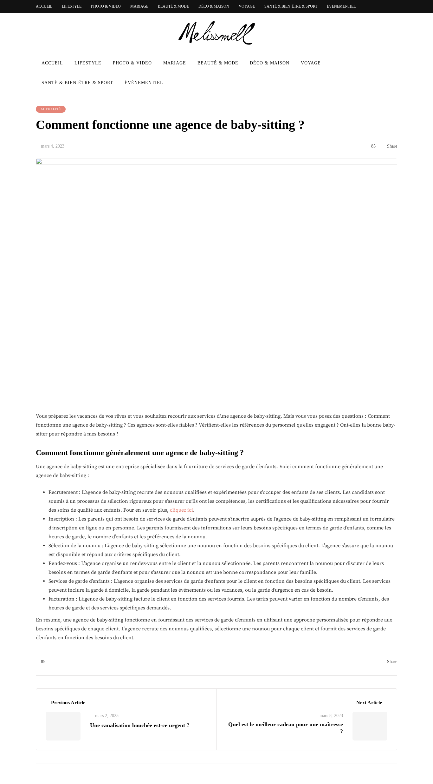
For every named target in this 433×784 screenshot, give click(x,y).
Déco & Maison (213, 6)
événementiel (341, 6)
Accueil (44, 6)
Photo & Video (106, 6)
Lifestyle (71, 6)
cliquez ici (181, 510)
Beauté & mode (173, 6)
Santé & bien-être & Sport (290, 6)
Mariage (139, 6)
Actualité (51, 109)
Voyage (247, 6)
